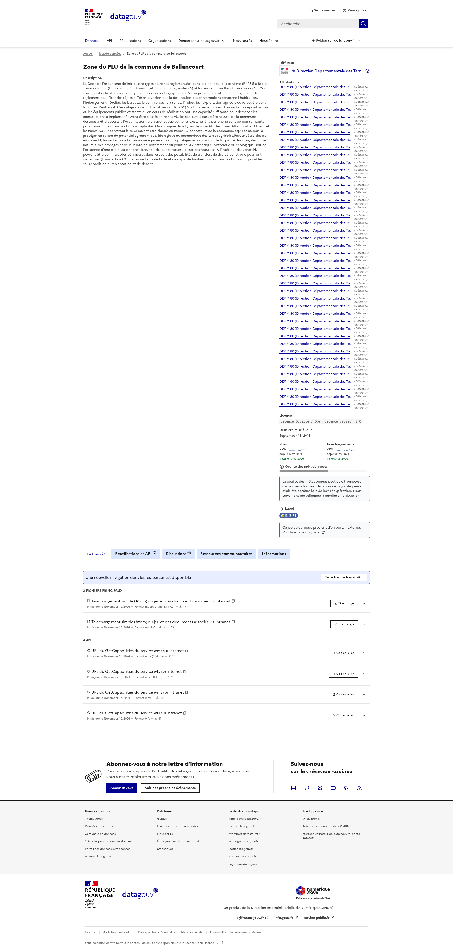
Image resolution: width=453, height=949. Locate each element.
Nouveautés (242, 40)
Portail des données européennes (107, 849)
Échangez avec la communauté (178, 841)
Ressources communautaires (226, 553)
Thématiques (94, 819)
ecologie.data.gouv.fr (243, 841)
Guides (162, 819)
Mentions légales (192, 932)
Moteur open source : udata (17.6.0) (325, 826)
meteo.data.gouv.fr (242, 826)
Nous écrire (268, 40)
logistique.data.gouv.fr (244, 864)
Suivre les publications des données (109, 841)
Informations (274, 553)
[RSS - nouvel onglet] (359, 788)
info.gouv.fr (283, 917)
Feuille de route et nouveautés (177, 826)
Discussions (178, 553)
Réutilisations (130, 40)
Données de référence (100, 826)
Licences (90, 932)
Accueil (88, 53)
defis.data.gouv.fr (241, 849)
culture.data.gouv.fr (242, 856)
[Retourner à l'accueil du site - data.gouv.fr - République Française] (140, 895)
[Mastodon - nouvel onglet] (306, 788)
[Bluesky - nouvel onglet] (320, 788)
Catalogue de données (100, 834)
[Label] (281, 509)
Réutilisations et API (135, 553)
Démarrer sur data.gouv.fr (199, 40)
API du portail (311, 819)
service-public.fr (317, 917)
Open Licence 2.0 (207, 943)
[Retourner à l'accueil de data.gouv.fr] (128, 16)
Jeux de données (110, 53)
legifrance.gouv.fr (249, 917)
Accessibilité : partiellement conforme (235, 932)
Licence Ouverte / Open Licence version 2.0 (320, 421)
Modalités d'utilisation (117, 932)
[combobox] (322, 23)
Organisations (159, 40)
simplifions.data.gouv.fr (245, 819)
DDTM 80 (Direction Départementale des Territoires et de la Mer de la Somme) (315, 87)
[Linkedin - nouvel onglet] (293, 788)
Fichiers (96, 554)
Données (92, 40)
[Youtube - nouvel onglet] (333, 788)
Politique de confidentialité (156, 932)
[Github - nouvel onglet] (346, 788)
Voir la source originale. (301, 532)
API (109, 40)
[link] (322, 10)
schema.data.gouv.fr (99, 856)
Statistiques (165, 849)
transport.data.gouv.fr (244, 834)
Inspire (290, 515)
